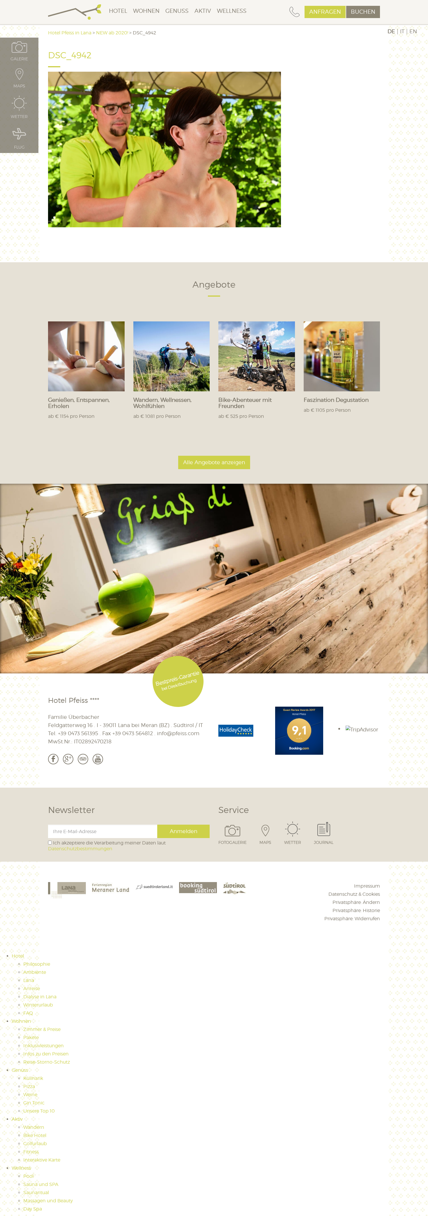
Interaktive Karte (41, 1160)
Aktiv (202, 11)
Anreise (31, 988)
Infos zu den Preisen (46, 1054)
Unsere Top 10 (39, 1111)
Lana (28, 980)
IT (402, 31)
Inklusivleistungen (43, 1045)
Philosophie (36, 964)
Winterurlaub (38, 1005)
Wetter (292, 842)
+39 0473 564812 (132, 733)
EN (413, 31)
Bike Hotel (34, 1135)
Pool (28, 1176)
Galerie (19, 58)
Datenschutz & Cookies (354, 894)
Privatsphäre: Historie (356, 910)
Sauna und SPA (40, 1184)
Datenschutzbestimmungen (80, 848)
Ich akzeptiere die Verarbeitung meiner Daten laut (107, 845)
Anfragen (325, 11)
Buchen (363, 11)
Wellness (232, 11)
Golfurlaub (35, 1143)
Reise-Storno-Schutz (46, 1062)
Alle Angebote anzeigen (214, 462)
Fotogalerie (232, 842)
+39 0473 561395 (78, 733)
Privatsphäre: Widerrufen (352, 918)
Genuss (177, 11)
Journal (323, 842)
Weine (30, 1094)
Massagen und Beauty (48, 1200)
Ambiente (34, 972)
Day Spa (32, 1209)
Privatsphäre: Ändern (356, 902)
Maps (265, 842)
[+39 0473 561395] (294, 12)
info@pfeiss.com (178, 733)
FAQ (28, 1013)
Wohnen (146, 11)
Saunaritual (36, 1192)
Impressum (367, 886)
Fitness (31, 1152)
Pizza (29, 1086)
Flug (19, 147)
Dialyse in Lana (39, 996)
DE (391, 31)
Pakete (31, 1037)
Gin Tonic (34, 1103)
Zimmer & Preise (42, 1029)
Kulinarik (33, 1078)
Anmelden (183, 831)
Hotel (118, 11)
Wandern (33, 1127)
